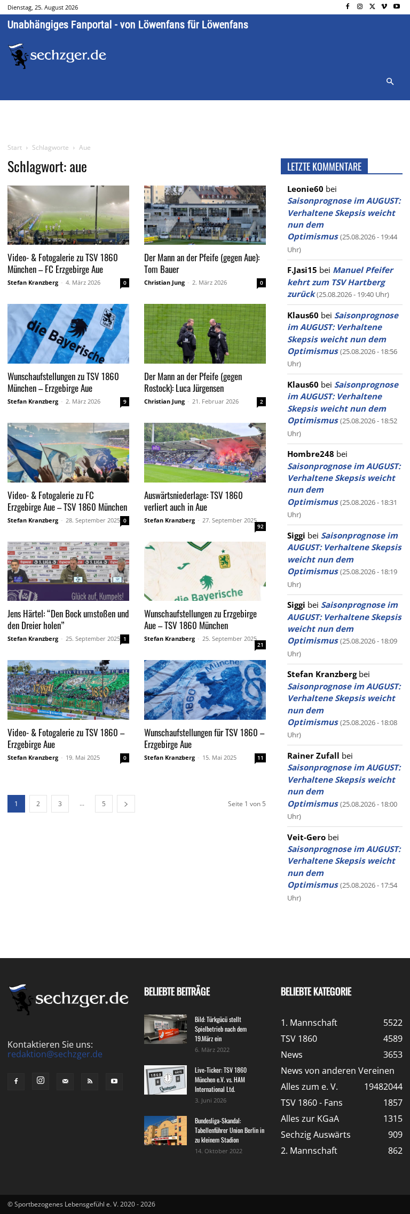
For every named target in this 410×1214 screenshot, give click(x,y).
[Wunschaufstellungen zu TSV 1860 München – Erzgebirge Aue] (68, 334)
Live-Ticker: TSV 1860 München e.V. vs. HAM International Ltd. (221, 1079)
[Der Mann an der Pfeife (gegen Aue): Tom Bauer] (205, 215)
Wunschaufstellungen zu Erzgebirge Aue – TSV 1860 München (200, 619)
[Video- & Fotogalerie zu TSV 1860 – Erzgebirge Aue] (68, 690)
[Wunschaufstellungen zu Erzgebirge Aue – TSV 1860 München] (205, 571)
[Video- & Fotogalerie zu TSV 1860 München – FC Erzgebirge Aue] (68, 215)
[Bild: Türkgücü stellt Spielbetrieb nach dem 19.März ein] (165, 1029)
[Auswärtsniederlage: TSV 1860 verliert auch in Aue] (205, 453)
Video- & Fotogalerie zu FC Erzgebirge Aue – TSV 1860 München (67, 500)
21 (260, 644)
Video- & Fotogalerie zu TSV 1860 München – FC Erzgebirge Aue (62, 263)
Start (14, 147)
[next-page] (126, 804)
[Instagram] (360, 7)
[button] (390, 82)
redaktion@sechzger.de (54, 1054)
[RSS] (89, 1081)
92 (260, 526)
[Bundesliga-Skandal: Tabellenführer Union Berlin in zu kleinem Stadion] (165, 1130)
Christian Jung (164, 282)
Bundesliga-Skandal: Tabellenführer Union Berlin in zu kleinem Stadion (229, 1130)
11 (260, 757)
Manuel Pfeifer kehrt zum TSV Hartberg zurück (340, 281)
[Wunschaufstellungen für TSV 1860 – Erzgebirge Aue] (205, 690)
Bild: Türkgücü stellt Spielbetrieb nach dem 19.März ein (221, 1029)
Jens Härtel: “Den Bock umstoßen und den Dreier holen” (68, 619)
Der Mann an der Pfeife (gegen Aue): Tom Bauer (201, 263)
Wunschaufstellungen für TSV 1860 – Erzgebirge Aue (204, 738)
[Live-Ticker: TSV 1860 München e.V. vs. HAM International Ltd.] (165, 1080)
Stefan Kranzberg (32, 282)
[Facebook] (348, 7)
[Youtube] (396, 7)
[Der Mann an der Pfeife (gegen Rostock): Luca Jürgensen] (205, 334)
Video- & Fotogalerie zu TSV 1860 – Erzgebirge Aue (65, 738)
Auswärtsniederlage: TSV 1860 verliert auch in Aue (193, 500)
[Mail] (65, 1081)
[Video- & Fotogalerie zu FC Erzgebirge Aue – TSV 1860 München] (68, 453)
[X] (372, 7)
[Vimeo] (384, 7)
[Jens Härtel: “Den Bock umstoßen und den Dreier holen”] (68, 571)
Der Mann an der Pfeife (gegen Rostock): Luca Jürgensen (193, 382)
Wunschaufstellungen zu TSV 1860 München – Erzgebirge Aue (63, 382)
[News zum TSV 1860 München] (57, 56)
